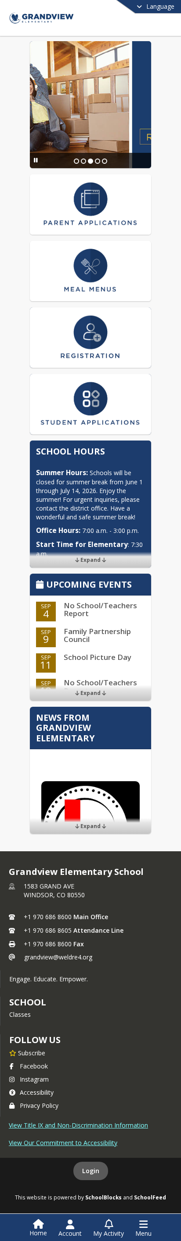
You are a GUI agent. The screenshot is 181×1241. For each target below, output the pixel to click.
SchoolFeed (150, 1197)
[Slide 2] (83, 161)
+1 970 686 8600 (48, 917)
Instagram (34, 1079)
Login (90, 1171)
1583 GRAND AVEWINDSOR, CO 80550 (54, 890)
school (27, 1002)
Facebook (34, 1066)
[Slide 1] (76, 161)
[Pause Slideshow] (36, 160)
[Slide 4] (97, 161)
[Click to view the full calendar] (41, 585)
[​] (90, 104)
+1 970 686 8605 (48, 930)
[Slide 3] (90, 161)
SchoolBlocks (103, 1197)
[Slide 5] (104, 161)
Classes (20, 1014)
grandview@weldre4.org (58, 957)
